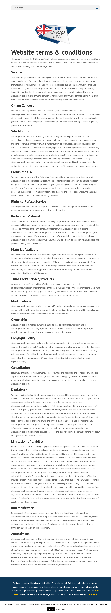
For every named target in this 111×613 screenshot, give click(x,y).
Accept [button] (50, 609)
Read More (60, 609)
